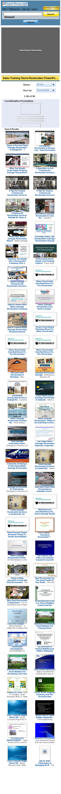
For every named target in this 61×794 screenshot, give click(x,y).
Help (4, 9)
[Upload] (30, 22)
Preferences (14, 9)
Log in (34, 9)
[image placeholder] (30, 108)
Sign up (25, 9)
